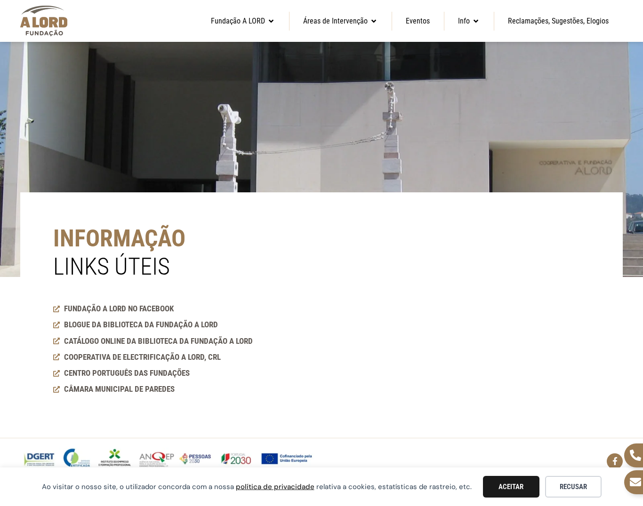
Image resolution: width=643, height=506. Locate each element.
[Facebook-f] (615, 461)
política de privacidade (275, 486)
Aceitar (510, 486)
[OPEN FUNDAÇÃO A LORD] (271, 21)
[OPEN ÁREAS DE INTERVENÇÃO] (374, 21)
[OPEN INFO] (476, 21)
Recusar (573, 486)
